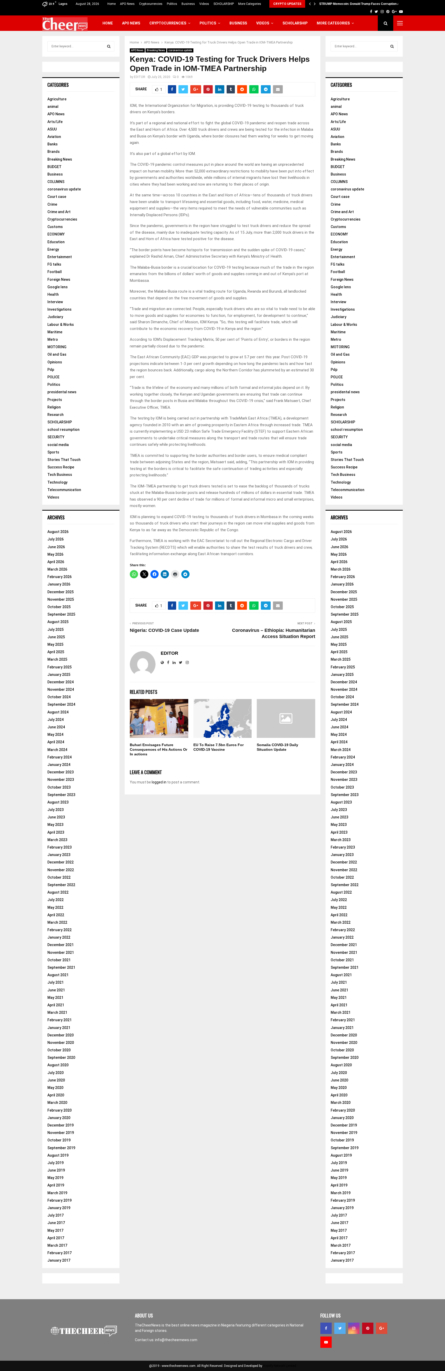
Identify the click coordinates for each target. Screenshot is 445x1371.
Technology (57, 482)
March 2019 (57, 1193)
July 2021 (55, 982)
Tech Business (59, 475)
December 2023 (60, 772)
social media (58, 445)
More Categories (249, 4)
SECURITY (55, 437)
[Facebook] (326, 1328)
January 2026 (58, 584)
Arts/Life (55, 122)
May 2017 (55, 1230)
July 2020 (55, 1073)
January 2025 (58, 675)
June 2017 (56, 1223)
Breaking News (156, 50)
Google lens (57, 287)
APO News (127, 4)
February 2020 (59, 1110)
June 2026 (56, 547)
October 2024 (59, 697)
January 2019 (58, 1208)
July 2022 (55, 900)
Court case (56, 197)
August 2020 (58, 1065)
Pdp (50, 370)
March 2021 (57, 1012)
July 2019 (55, 1163)
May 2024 (55, 734)
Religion (54, 407)
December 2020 (60, 1035)
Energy (53, 249)
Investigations (59, 309)
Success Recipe (60, 467)
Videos (204, 4)
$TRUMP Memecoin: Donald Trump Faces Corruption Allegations (366, 4)
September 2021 (61, 967)
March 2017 (57, 1245)
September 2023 (61, 795)
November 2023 (60, 780)
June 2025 (56, 637)
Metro (52, 339)
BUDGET (54, 167)
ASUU (52, 129)
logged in (159, 782)
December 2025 (60, 592)
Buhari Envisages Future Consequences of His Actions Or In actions (158, 749)
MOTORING (56, 347)
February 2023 (59, 847)
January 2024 (58, 765)
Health (53, 294)
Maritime (54, 332)
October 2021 (59, 960)
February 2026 (59, 577)
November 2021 (60, 952)
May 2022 (55, 907)
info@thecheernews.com (176, 1340)
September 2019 (61, 1148)
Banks (52, 144)
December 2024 (60, 682)
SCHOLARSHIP (223, 4)
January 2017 (58, 1260)
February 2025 (59, 667)
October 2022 (59, 877)
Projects (54, 400)
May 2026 (55, 554)
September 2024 (61, 704)
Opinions (54, 362)
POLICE (53, 377)
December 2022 (60, 862)
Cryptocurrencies (150, 4)
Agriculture (56, 99)
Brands (53, 152)
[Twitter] (340, 1328)
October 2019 (59, 1140)
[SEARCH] (108, 46)
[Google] (381, 1328)
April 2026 (55, 562)
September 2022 (61, 885)
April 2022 (55, 915)
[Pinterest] (367, 1328)
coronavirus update (180, 50)
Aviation (54, 137)
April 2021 (55, 1005)
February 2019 (59, 1200)
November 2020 (60, 1043)
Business (188, 4)
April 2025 (55, 652)
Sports (53, 452)
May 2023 (55, 825)
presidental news (61, 392)
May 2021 (55, 997)
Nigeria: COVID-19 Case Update (164, 630)
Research (55, 415)
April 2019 (55, 1185)
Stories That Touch (64, 460)
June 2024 (56, 727)
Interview (55, 302)
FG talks (54, 264)
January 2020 (58, 1118)
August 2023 (58, 802)
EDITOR (139, 77)
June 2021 (56, 990)
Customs (55, 227)
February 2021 (59, 1020)
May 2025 (55, 644)
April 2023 (55, 832)
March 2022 (57, 922)
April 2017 (55, 1238)
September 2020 (61, 1057)
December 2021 (60, 945)
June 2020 (56, 1080)
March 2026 (57, 569)
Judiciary (55, 317)
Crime (52, 204)
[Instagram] (354, 1328)
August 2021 (58, 975)
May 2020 (55, 1088)
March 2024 (57, 750)
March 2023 (57, 840)
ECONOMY (56, 234)
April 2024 (55, 742)
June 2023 (56, 817)
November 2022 (60, 870)
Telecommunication (64, 490)
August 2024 (58, 712)
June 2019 (56, 1170)
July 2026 (55, 539)
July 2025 (55, 629)
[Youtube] (326, 1342)
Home (111, 4)
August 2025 (58, 622)
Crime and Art (59, 212)
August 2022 (58, 892)
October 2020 (59, 1050)
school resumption (63, 429)
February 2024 (59, 757)
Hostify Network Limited (279, 1366)
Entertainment (59, 257)
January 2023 (58, 855)
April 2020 (55, 1095)
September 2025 (61, 614)
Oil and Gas (56, 354)
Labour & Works (60, 324)
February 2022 (59, 930)
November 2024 (60, 689)
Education (56, 242)
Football (54, 272)
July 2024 (55, 720)
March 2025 (57, 659)
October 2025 (59, 607)
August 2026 (58, 532)
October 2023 (59, 787)
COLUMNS (55, 182)
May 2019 (55, 1178)
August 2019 (58, 1155)
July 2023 (55, 810)
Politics (172, 4)
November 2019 (60, 1133)
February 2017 (59, 1253)
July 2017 (55, 1215)
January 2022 (58, 937)
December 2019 (60, 1125)
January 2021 (58, 1028)
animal (52, 106)
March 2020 (57, 1103)
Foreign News (58, 279)
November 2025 (60, 599)
